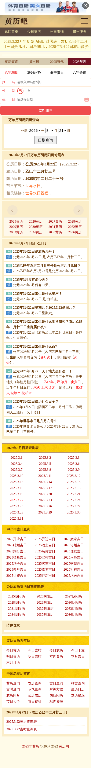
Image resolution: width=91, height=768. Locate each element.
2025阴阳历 (16, 596)
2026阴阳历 (45, 596)
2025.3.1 (16, 457)
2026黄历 (36, 221)
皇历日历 (78, 689)
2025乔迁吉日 (45, 539)
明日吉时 (34, 656)
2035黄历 (55, 232)
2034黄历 (36, 232)
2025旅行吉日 (16, 551)
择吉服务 (79, 31)
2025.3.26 (45, 506)
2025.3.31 (16, 518)
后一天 (78, 210)
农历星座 (78, 695)
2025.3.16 (16, 488)
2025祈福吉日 (73, 569)
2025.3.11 (45, 476)
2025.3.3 (74, 457)
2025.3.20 (45, 494)
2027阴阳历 (73, 596)
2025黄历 (16, 221)
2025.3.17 (45, 488)
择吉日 (34, 61)
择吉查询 (78, 683)
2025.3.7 (16, 469)
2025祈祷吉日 (16, 575)
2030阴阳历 (73, 602)
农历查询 (34, 683)
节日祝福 (34, 701)
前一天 (12, 210)
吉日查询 (57, 31)
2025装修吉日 (45, 551)
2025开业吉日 (16, 539)
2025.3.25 (16, 506)
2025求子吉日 (16, 563)
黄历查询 (11, 61)
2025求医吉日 (73, 575)
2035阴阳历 (45, 614)
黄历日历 (84, 21)
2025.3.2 (45, 457)
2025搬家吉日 (73, 539)
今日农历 (56, 650)
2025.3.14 (45, 482)
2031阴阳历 (16, 608)
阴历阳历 (56, 695)
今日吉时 (34, 650)
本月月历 (13, 662)
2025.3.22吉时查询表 (21, 729)
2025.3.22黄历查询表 (21, 721)
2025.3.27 (73, 506)
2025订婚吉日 (73, 545)
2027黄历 (55, 221)
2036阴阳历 (73, 614)
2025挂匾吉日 (16, 557)
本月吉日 (78, 656)
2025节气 (57, 61)
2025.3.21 (73, 494)
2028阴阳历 (16, 602)
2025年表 (79, 61)
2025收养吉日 (45, 569)
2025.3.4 (16, 463)
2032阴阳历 (45, 608)
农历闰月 (13, 695)
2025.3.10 (16, 476)
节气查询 (34, 689)
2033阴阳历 (73, 608)
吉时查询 (13, 689)
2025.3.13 (16, 482)
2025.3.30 (73, 512)
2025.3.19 (16, 494)
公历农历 (34, 695)
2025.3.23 (45, 500)
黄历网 (64, 746)
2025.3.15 (73, 482)
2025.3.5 (45, 463)
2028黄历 (75, 221)
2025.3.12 (73, 476)
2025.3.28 (16, 512)
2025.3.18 (73, 488)
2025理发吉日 (73, 551)
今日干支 (78, 650)
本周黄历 (56, 656)
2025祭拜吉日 (16, 569)
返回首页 (11, 31)
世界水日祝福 (36, 193)
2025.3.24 (73, 500)
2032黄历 (75, 226)
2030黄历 (36, 226)
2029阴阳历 (45, 602)
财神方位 (56, 689)
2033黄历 (16, 232)
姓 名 (8, 82)
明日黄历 (13, 656)
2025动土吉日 (45, 545)
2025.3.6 (74, 463)
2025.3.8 (45, 469)
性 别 (8, 90)
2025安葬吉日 (45, 557)
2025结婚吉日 (16, 545)
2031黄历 (55, 226)
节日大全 (13, 701)
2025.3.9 (74, 469)
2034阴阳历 (16, 614)
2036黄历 (75, 232)
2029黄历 (16, 226)
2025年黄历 (30, 746)
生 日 (8, 99)
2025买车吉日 (45, 563)
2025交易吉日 (73, 563)
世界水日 (33, 186)
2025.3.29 (45, 512)
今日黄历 (34, 31)
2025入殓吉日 (73, 557)
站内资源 (56, 701)
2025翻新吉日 (45, 575)
